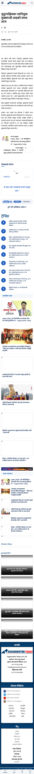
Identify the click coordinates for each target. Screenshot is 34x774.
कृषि (23, 716)
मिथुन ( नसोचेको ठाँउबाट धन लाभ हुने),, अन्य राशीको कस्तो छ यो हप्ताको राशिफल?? (15, 459)
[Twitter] (25, 177)
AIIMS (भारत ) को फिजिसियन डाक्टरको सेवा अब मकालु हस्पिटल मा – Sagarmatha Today (16, 319)
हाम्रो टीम (17, 762)
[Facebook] (28, 177)
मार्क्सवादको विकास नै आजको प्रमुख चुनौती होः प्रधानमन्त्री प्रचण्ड (16, 375)
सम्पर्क (30, 769)
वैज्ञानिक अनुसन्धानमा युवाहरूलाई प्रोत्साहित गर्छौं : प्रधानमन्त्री (16, 431)
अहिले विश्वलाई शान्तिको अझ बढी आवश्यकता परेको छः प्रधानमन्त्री (16, 403)
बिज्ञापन (26, 769)
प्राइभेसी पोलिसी (17, 744)
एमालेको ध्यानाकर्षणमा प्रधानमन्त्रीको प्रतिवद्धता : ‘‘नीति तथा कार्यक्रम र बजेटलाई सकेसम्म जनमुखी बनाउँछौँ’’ (16, 348)
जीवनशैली (12, 716)
